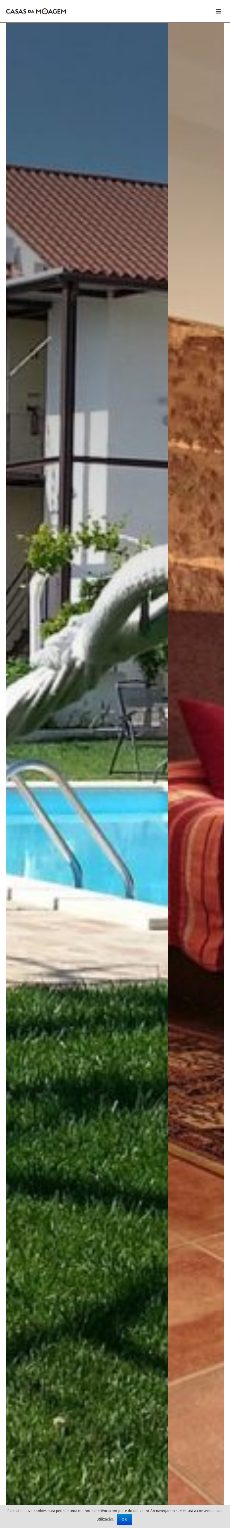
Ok (125, 1519)
